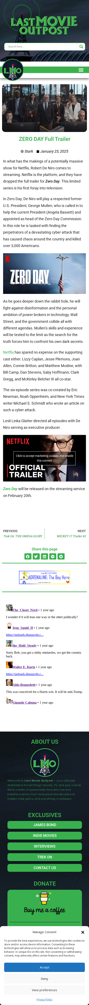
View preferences (44, 990)
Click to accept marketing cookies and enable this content (44, 458)
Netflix (8, 352)
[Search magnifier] (81, 47)
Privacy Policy (44, 999)
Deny (44, 978)
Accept (44, 967)
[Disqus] (44, 654)
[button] (83, 932)
